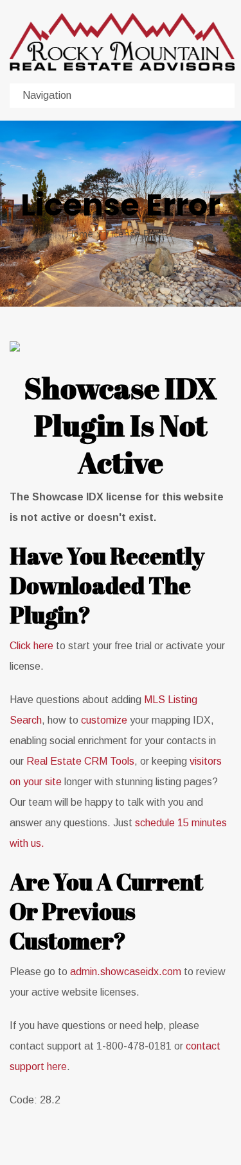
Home (80, 234)
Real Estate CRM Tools (80, 761)
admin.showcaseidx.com (125, 971)
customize (104, 720)
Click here (31, 645)
